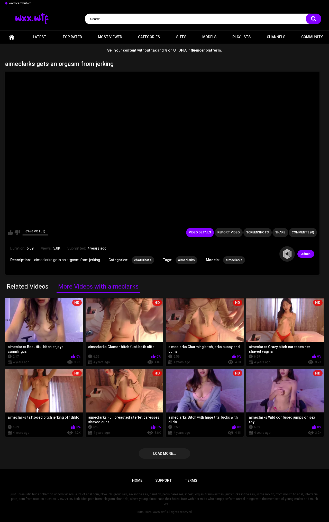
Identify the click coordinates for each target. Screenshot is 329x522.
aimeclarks (186, 260)
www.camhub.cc (20, 3)
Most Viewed (110, 37)
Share (280, 232)
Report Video (228, 232)
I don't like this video (17, 232)
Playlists (241, 37)
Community (312, 37)
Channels (276, 37)
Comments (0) (303, 232)
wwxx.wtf (159, 512)
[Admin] (287, 254)
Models (209, 37)
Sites (181, 37)
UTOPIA (180, 50)
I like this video (10, 232)
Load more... (164, 453)
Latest (39, 37)
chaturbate (143, 260)
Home (11, 37)
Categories (149, 37)
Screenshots (257, 232)
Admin (305, 254)
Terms (191, 480)
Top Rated (72, 37)
